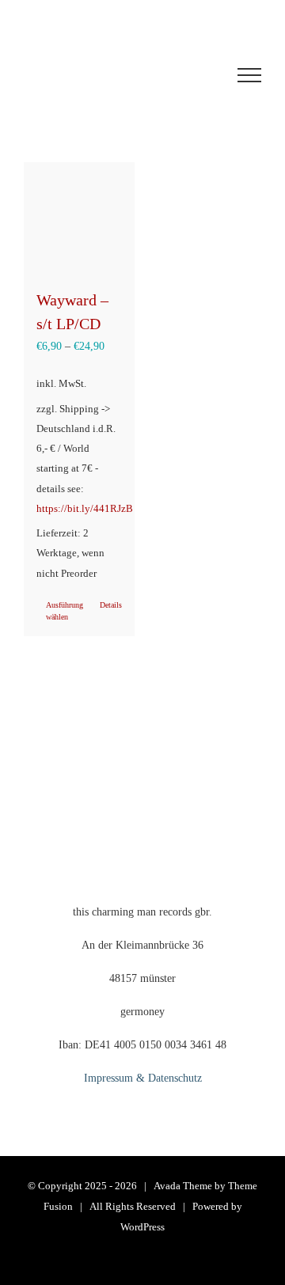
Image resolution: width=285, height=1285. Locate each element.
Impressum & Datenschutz (143, 1078)
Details (111, 605)
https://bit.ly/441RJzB (84, 508)
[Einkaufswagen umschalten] (98, 75)
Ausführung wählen (62, 611)
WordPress (142, 1227)
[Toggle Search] (190, 74)
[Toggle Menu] (249, 75)
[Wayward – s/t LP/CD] (79, 217)
